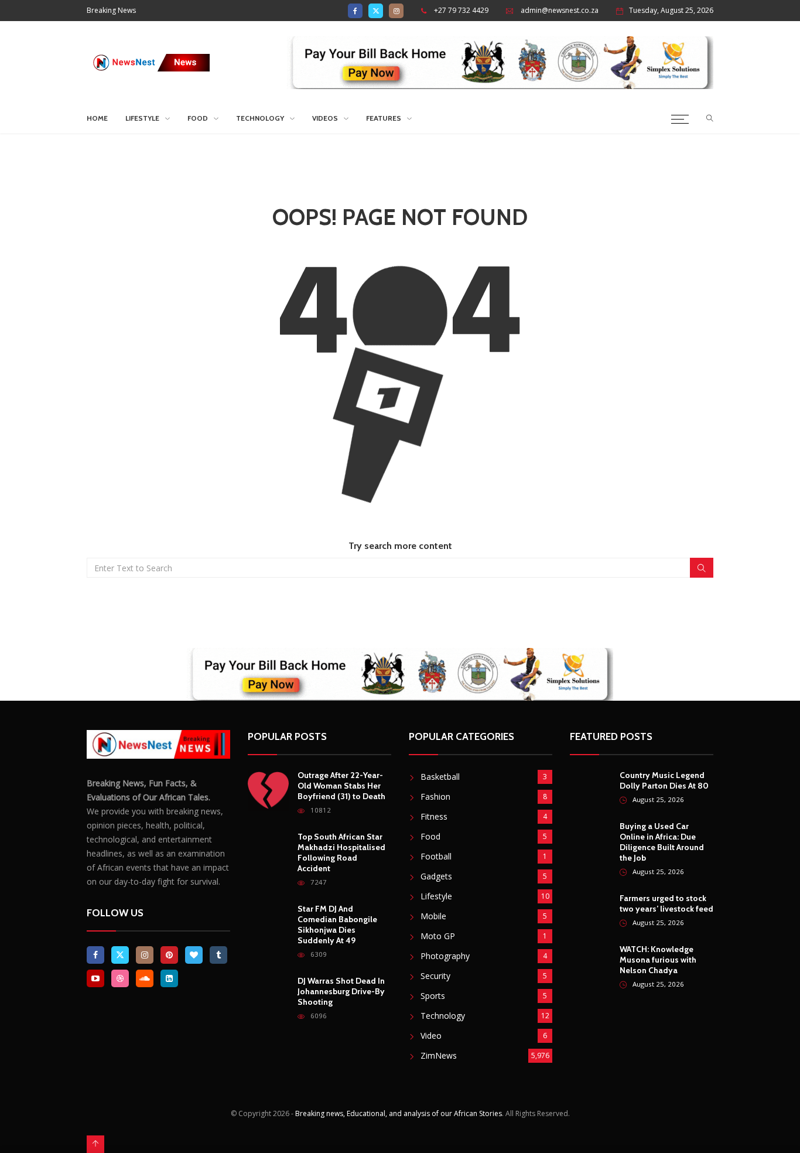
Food (197, 118)
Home (97, 118)
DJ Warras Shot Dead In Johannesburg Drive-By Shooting (341, 991)
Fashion (435, 796)
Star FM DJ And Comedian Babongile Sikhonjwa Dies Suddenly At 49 (337, 924)
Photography (445, 955)
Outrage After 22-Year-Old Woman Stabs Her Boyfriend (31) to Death (341, 785)
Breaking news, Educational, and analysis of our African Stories (398, 1113)
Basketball (440, 776)
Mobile (433, 916)
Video (431, 1035)
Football (436, 856)
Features (383, 118)
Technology (260, 118)
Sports (432, 995)
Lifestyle (142, 118)
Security (435, 975)
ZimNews (438, 1055)
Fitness (433, 816)
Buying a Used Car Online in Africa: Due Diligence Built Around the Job (662, 842)
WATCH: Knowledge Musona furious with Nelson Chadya (658, 959)
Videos (325, 118)
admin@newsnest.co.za (560, 10)
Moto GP (437, 935)
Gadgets (436, 876)
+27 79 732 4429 (461, 10)
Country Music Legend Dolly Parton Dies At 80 (664, 780)
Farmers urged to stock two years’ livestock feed (666, 903)
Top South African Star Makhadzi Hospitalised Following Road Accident (341, 852)
